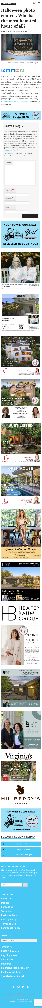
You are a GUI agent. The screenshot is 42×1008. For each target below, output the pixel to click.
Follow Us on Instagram (23, 855)
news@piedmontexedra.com (17, 101)
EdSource (6, 963)
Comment (9, 162)
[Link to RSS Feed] (28, 986)
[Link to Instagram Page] (24, 986)
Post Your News (10, 915)
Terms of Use (8, 923)
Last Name (9, 198)
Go (25, 884)
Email (7, 207)
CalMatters (7, 959)
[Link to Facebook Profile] (14, 986)
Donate (5, 902)
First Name (9, 190)
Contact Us (7, 906)
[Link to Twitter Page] (19, 986)
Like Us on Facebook (23, 844)
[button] (34, 3)
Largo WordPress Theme (22, 999)
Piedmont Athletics (11, 972)
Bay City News (9, 955)
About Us (6, 898)
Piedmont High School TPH (15, 967)
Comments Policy (10, 150)
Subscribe (6, 911)
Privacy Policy (8, 919)
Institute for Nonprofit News (21, 1002)
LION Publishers (10, 951)
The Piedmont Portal (12, 976)
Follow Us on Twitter (23, 849)
